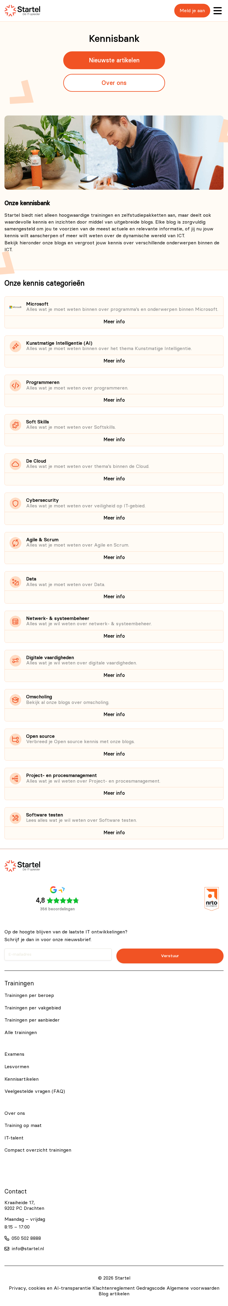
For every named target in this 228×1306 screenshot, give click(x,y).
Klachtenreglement (113, 1288)
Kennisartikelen (21, 1079)
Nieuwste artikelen (114, 60)
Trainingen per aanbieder (32, 1020)
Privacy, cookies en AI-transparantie (50, 1288)
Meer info (114, 321)
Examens (14, 1054)
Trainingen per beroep (29, 995)
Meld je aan (192, 10)
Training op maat (23, 1125)
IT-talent (13, 1138)
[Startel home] (22, 11)
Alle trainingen (20, 1032)
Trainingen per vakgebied (32, 1008)
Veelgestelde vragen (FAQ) (34, 1091)
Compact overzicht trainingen (37, 1150)
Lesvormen (16, 1066)
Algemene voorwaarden (193, 1288)
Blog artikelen (114, 1293)
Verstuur (170, 955)
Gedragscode (150, 1288)
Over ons (114, 82)
